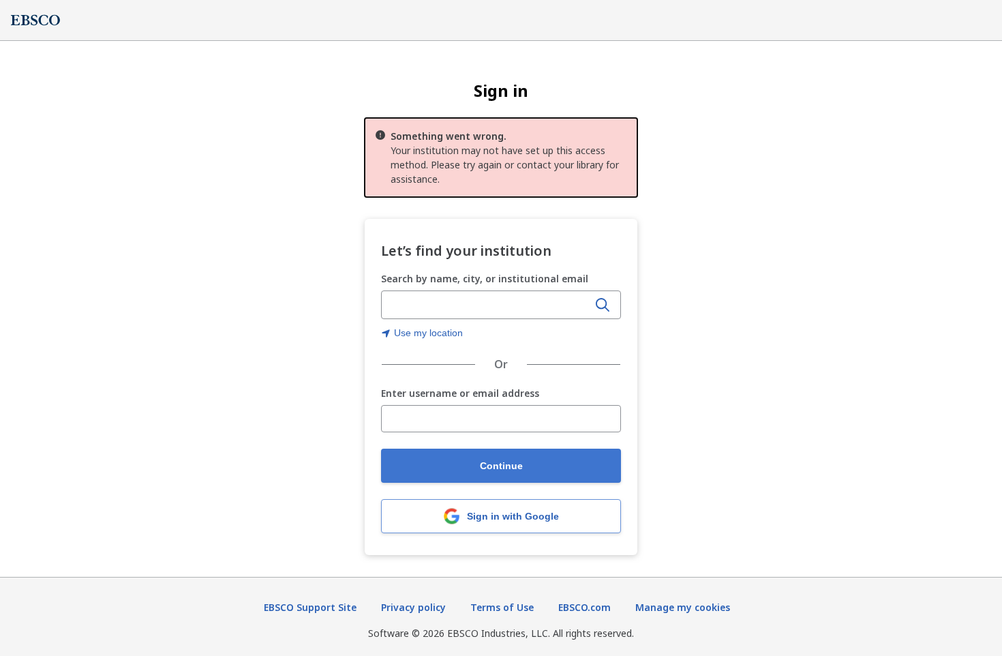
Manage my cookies (682, 607)
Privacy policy (413, 607)
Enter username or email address (460, 394)
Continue (501, 465)
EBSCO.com (584, 607)
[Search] (602, 305)
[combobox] (486, 304)
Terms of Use (502, 607)
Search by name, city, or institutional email (484, 278)
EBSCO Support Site (310, 607)
